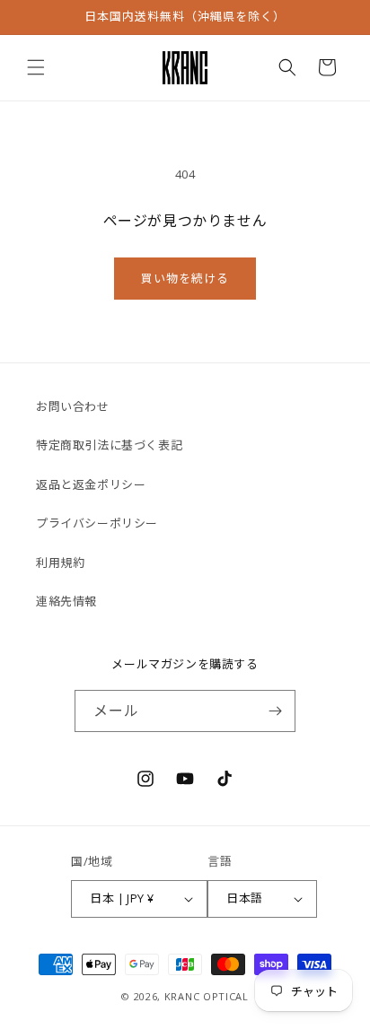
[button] (36, 67)
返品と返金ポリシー (90, 484)
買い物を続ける (185, 278)
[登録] (275, 711)
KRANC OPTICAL (206, 996)
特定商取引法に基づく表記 (109, 445)
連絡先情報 (66, 601)
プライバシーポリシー (97, 523)
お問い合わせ (73, 406)
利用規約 (60, 562)
